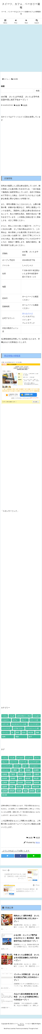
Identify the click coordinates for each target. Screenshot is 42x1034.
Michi (38, 842)
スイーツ (13, 762)
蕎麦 (17, 737)
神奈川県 (36, 787)
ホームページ (27, 313)
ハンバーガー (34, 724)
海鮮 (37, 732)
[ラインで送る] (34, 856)
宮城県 (13, 778)
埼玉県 (25, 105)
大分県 (28, 774)
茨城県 (19, 791)
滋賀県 (4, 787)
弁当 (23, 732)
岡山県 (36, 778)
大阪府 (36, 774)
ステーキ (5, 724)
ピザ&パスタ (18, 728)
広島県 (4, 782)
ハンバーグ (6, 728)
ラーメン (5, 732)
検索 (3, 86)
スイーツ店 (34, 720)
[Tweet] (7, 856)
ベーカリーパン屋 (32, 728)
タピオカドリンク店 (19, 724)
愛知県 (12, 782)
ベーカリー (34, 766)
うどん (4, 716)
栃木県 (36, 782)
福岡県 (4, 791)
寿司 (17, 732)
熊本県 (19, 787)
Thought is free (33, 1028)
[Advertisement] (21, 47)
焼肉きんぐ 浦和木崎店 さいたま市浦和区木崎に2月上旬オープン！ (26, 918)
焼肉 (3, 737)
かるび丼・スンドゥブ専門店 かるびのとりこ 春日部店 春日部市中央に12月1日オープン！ (26, 938)
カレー (24, 720)
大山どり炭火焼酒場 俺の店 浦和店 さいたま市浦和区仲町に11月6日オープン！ (26, 997)
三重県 (14, 770)
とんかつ (5, 720)
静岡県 (31, 791)
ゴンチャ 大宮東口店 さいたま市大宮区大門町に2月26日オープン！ (26, 977)
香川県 (4, 795)
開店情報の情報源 (12, 356)
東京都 (28, 782)
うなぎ (12, 716)
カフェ (15, 720)
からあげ (36, 716)
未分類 (15, 79)
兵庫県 (36, 770)
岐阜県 (28, 778)
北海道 (4, 774)
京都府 (28, 770)
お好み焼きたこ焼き (24, 716)
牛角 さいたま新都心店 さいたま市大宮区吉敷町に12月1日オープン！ (26, 958)
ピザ (24, 766)
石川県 (27, 787)
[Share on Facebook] (21, 856)
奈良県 (4, 778)
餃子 (30, 737)
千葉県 (12, 774)
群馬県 (11, 791)
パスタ (16, 766)
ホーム (6, 79)
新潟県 (20, 782)
